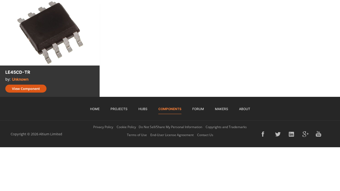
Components (169, 109)
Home (95, 109)
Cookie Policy (126, 127)
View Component (26, 88)
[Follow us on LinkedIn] (292, 134)
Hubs (142, 109)
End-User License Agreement (172, 135)
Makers (221, 109)
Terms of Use (137, 135)
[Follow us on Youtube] (319, 134)
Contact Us (205, 135)
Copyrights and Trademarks (226, 127)
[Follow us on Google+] (305, 134)
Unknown (20, 79)
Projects (119, 109)
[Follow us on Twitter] (278, 134)
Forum (198, 109)
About (244, 109)
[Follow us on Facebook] (265, 134)
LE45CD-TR (17, 72)
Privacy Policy (103, 127)
